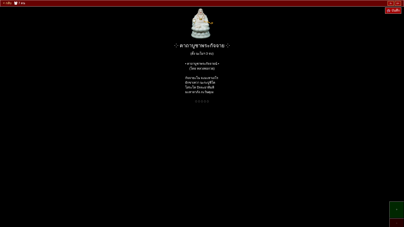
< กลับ (7, 3)
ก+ (397, 3)
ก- (391, 3)
